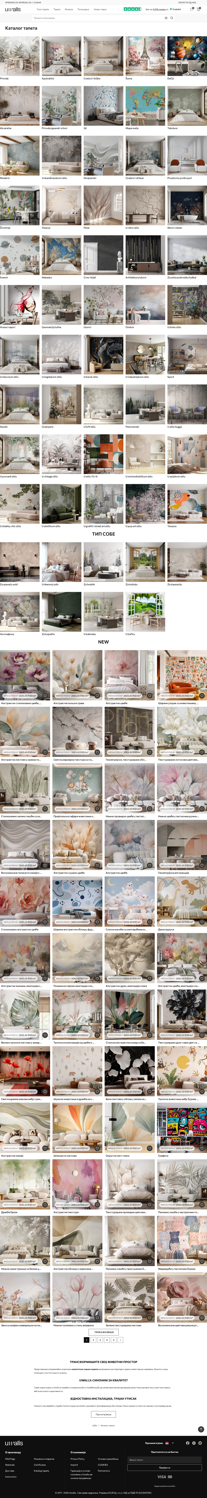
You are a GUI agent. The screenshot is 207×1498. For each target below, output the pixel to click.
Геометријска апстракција (173, 872)
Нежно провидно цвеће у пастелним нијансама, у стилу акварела (126, 816)
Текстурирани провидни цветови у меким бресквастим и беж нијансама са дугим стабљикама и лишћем (126, 1212)
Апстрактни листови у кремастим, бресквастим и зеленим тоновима (21, 759)
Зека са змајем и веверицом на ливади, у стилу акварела (21, 1325)
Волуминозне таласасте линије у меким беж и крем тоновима (21, 872)
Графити (163, 1155)
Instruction (10, 1476)
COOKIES (103, 1464)
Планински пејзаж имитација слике (74, 985)
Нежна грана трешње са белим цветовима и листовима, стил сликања (21, 1268)
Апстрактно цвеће (116, 703)
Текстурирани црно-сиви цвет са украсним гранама (178, 1042)
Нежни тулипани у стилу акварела (74, 1325)
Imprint (74, 1464)
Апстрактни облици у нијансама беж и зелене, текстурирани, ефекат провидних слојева (74, 1268)
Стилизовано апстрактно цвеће (19, 929)
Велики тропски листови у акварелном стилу (21, 1042)
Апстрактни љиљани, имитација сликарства (21, 985)
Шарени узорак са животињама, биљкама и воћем (178, 703)
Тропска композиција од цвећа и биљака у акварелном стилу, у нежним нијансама (74, 1042)
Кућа (95, 1425)
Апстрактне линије (12, 1155)
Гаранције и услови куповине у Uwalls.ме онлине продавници (81, 1474)
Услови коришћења (108, 1458)
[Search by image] (166, 18)
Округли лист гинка (117, 1155)
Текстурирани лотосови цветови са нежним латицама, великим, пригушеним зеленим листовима (178, 759)
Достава (9, 1470)
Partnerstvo (104, 1470)
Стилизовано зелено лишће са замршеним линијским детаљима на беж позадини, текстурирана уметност (21, 816)
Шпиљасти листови (65, 1155)
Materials (10, 1464)
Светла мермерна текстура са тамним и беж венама (74, 759)
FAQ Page (10, 1458)
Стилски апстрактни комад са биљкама (126, 1042)
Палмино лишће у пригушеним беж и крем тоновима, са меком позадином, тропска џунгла (126, 1268)
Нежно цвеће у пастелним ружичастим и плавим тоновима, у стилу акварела (178, 816)
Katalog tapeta (41, 1470)
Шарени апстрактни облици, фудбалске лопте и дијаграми (74, 929)
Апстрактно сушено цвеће (69, 872)
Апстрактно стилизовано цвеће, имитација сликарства (21, 703)
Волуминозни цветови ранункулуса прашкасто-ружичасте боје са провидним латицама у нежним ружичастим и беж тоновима (178, 1325)
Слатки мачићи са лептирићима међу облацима (126, 929)
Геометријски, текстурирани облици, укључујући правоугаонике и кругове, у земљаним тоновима (126, 759)
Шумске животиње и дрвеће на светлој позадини (74, 1099)
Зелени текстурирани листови (123, 1325)
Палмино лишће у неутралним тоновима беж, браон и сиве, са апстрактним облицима (178, 1212)
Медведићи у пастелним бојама (176, 1268)
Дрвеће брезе (9, 1212)
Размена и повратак (44, 1458)
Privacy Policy (77, 1458)
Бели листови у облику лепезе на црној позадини (126, 1099)
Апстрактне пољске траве (69, 703)
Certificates (40, 1464)
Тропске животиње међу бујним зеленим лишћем (178, 1099)
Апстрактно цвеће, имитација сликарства (178, 985)
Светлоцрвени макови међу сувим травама (21, 1099)
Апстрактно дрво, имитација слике (126, 985)
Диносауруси (166, 929)
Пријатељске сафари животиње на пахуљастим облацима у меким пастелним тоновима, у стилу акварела (74, 816)
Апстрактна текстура (66, 1212)
